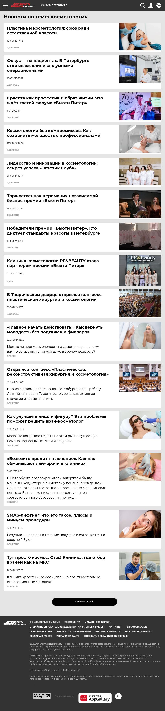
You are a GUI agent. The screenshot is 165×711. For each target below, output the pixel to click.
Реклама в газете (136, 627)
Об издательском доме (45, 622)
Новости (12, 502)
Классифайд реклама (138, 631)
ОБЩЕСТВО (13, 118)
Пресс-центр (72, 622)
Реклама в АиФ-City (107, 631)
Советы (11, 356)
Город (10, 282)
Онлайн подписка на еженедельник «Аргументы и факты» (67, 627)
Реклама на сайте (41, 631)
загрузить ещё (84, 601)
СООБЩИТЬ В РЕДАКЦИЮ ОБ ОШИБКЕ (106, 636)
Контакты (115, 627)
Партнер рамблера (64, 696)
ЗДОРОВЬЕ (13, 48)
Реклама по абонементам (74, 631)
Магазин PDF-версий (97, 622)
